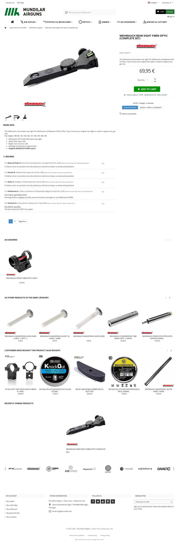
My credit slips (12, 505)
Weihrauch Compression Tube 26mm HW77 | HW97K (123, 337)
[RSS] (113, 501)
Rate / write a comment (152, 107)
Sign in (171, 16)
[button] (28, 22)
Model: (122, 53)
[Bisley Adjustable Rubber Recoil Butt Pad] (90, 371)
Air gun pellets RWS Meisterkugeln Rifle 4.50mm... (124, 390)
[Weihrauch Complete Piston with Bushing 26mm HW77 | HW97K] (157, 318)
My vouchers (11, 517)
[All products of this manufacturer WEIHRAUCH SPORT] (147, 46)
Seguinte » (23, 221)
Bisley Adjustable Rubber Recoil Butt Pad (90, 390)
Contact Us (10, 2)
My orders (10, 501)
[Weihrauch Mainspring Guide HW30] (89, 318)
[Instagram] (108, 501)
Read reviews (130, 107)
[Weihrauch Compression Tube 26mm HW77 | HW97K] (123, 318)
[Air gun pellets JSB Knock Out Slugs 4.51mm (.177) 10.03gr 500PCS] (55, 371)
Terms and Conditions (76, 535)
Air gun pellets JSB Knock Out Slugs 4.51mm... (55, 390)
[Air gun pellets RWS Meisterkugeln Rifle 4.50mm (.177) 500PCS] (124, 371)
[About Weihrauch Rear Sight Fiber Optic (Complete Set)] (86, 426)
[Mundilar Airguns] (25, 12)
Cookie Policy (92, 535)
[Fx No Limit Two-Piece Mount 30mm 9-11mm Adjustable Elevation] (21, 371)
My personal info (13, 513)
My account (11, 496)
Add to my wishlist (129, 114)
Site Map (20, 2)
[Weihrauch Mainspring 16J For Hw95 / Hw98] (158, 371)
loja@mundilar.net (64, 511)
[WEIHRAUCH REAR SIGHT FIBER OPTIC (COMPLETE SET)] (8, 117)
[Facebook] (93, 501)
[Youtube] (103, 501)
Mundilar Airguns (83, 529)
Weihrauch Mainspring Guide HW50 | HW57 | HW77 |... (20, 337)
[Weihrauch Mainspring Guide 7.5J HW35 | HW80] (55, 318)
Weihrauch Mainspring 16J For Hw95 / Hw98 (158, 390)
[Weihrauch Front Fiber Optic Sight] (21, 260)
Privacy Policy (105, 535)
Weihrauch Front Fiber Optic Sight (21, 278)
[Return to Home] (5, 27)
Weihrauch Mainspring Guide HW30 (89, 336)
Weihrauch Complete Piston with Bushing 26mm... (157, 337)
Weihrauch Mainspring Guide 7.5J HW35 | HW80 (54, 337)
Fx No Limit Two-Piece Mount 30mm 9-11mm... (20, 390)
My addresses (11, 509)
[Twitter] (98, 501)
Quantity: (141, 80)
